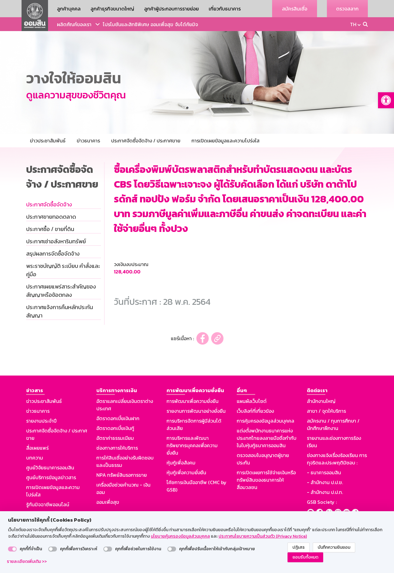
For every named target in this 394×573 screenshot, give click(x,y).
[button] (386, 100)
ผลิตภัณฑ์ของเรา (74, 24)
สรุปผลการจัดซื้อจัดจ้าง (53, 253)
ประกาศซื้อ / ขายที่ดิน (50, 229)
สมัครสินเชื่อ (294, 8)
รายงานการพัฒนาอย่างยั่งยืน (196, 411)
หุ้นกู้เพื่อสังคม (181, 462)
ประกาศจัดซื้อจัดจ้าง (49, 204)
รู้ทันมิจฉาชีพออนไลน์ (47, 504)
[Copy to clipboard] (217, 338)
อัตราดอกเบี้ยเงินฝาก (117, 418)
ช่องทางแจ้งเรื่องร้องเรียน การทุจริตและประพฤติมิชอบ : (337, 459)
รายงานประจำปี (41, 420)
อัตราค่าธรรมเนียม (115, 438)
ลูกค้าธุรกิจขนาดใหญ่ (112, 8)
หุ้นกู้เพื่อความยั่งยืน (186, 472)
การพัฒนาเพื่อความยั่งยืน (193, 401)
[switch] (12, 549)
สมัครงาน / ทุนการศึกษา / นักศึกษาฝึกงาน (333, 424)
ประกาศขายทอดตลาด (51, 217)
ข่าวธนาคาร (38, 411)
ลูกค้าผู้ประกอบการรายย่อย (171, 8)
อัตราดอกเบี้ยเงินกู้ (115, 428)
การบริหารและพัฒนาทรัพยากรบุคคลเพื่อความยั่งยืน (192, 445)
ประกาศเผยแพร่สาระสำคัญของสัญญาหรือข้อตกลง (61, 290)
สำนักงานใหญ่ (321, 401)
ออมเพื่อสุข (162, 24)
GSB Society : (322, 502)
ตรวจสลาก (347, 8)
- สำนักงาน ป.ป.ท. (325, 492)
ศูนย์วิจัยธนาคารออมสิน (50, 467)
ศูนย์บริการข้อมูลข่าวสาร (51, 477)
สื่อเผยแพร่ (37, 448)
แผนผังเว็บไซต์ (252, 401)
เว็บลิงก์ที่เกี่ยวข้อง (255, 411)
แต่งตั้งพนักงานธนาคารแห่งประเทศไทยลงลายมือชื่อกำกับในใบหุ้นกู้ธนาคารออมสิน (266, 438)
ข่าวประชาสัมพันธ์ (44, 401)
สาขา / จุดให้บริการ (326, 411)
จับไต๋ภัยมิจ (186, 24)
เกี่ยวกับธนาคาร (225, 8)
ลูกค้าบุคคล (69, 8)
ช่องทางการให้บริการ (117, 448)
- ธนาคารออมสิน (324, 472)
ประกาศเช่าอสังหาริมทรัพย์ (56, 241)
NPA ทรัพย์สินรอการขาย (121, 475)
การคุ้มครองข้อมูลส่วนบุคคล (265, 420)
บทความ (34, 457)
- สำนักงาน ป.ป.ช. (325, 482)
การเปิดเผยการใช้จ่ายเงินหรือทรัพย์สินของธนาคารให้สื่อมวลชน (266, 480)
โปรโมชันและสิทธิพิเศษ (126, 24)
